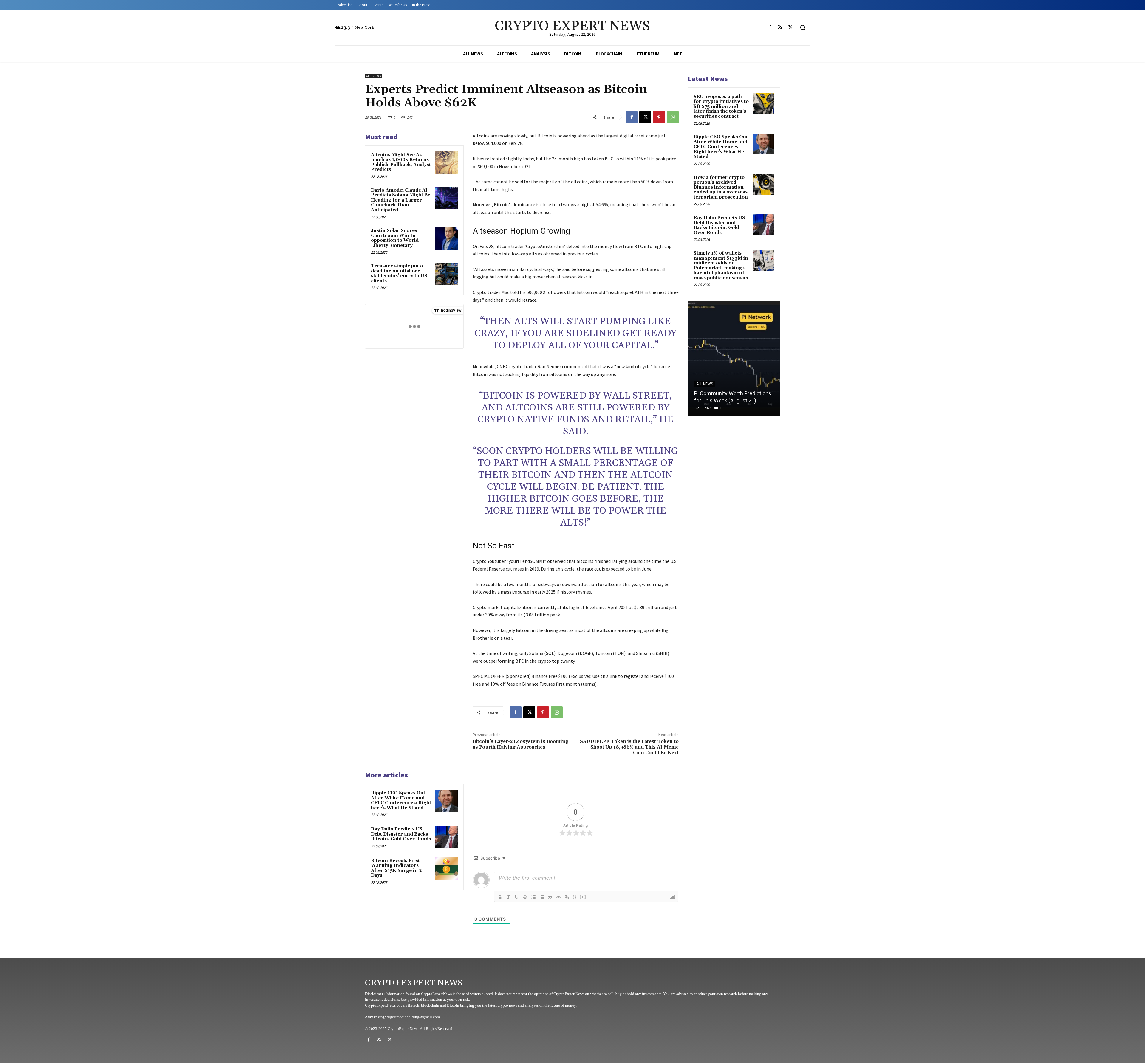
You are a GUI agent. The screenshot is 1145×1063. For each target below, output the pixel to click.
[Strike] (525, 897)
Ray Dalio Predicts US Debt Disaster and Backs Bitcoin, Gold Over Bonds (401, 834)
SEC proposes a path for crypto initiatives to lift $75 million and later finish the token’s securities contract (721, 106)
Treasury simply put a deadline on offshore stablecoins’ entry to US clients (399, 273)
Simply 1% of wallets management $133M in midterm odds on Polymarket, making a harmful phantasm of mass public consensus (721, 265)
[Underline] (517, 897)
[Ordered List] (533, 897)
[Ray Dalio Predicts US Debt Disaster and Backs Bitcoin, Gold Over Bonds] (446, 837)
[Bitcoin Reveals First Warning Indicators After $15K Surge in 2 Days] (446, 868)
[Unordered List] (542, 897)
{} (574, 897)
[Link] (567, 897)
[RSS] (780, 27)
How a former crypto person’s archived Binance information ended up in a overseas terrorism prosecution (721, 187)
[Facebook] (770, 27)
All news (373, 76)
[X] (790, 27)
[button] (803, 27)
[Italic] (508, 897)
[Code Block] (558, 897)
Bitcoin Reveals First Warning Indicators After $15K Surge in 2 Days (396, 868)
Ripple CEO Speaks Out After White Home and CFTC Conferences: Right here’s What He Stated (401, 800)
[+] (583, 897)
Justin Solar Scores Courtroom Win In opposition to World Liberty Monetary (395, 238)
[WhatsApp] (673, 117)
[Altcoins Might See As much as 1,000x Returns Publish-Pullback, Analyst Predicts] (446, 162)
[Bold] (500, 897)
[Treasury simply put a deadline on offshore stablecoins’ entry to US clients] (446, 274)
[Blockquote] (550, 897)
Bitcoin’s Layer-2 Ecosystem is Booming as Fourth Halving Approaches (520, 744)
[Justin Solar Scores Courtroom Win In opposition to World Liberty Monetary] (446, 238)
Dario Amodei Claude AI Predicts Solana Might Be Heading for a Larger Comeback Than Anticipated (400, 200)
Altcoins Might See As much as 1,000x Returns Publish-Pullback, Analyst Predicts (401, 162)
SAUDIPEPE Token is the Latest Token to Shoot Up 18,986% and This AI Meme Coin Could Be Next (629, 747)
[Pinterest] (659, 117)
